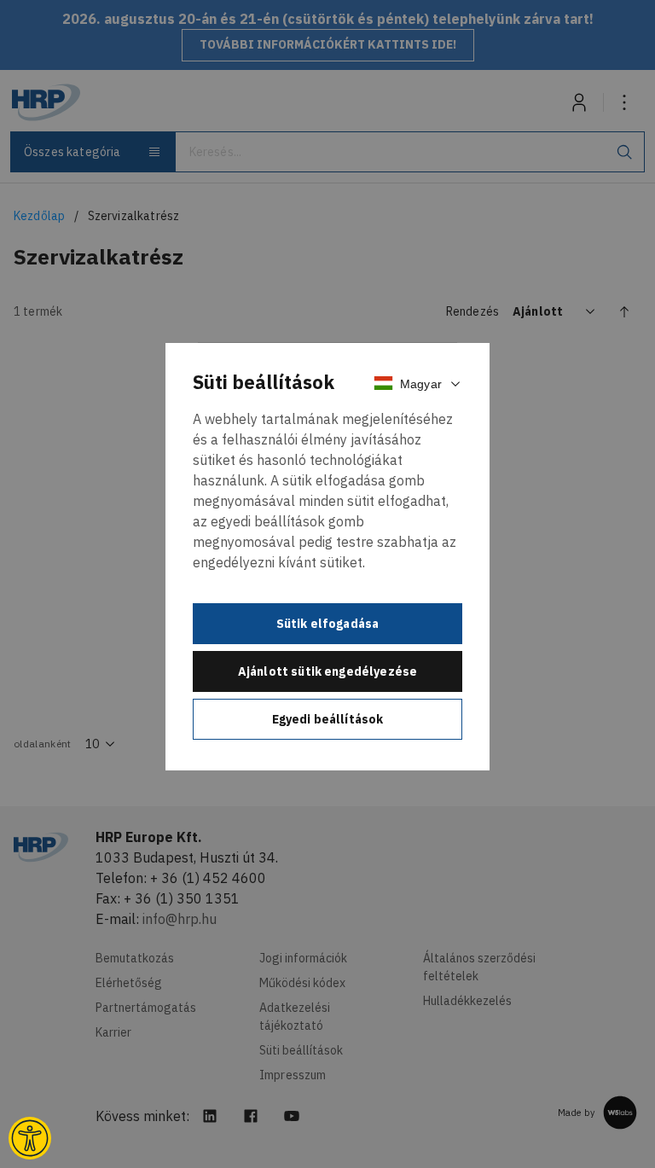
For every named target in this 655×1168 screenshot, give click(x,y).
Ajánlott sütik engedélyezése (327, 671)
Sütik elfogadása (328, 623)
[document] (327, 556)
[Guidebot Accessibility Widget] (30, 1138)
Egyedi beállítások (328, 719)
